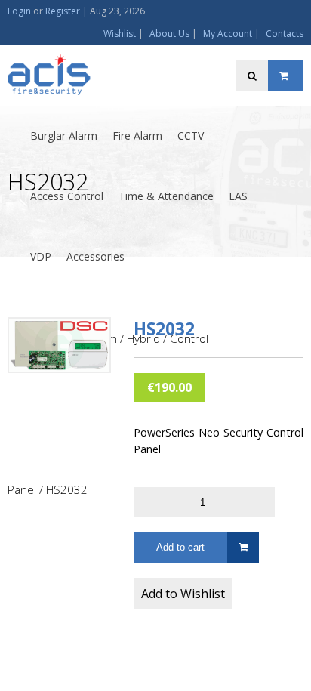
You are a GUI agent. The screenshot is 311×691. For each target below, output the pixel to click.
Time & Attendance (166, 196)
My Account (227, 33)
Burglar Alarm (63, 135)
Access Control (66, 196)
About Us (169, 33)
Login (19, 11)
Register (62, 11)
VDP (40, 256)
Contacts (284, 33)
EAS (238, 196)
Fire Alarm (137, 135)
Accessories (95, 256)
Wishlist (119, 33)
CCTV (190, 135)
